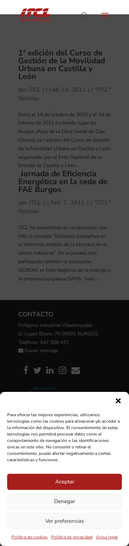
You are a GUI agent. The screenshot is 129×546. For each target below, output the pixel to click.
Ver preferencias (64, 521)
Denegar (64, 501)
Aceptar (64, 481)
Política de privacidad (71, 537)
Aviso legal (107, 537)
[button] (118, 400)
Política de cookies (29, 537)
